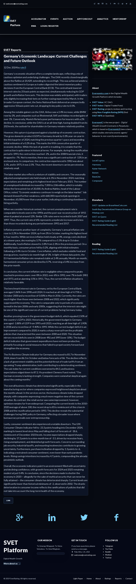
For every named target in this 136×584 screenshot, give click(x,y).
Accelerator (38, 19)
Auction (68, 19)
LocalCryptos (98, 160)
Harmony (96, 164)
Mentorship (119, 19)
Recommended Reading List (104, 225)
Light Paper (78, 578)
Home (89, 578)
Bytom (95, 172)
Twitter (108, 557)
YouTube (109, 549)
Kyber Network (99, 168)
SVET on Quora (99, 216)
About (98, 578)
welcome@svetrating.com (17, 4)
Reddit (108, 552)
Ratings (108, 578)
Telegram (109, 546)
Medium (108, 555)
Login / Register (49, 26)
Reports (118, 578)
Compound (97, 180)
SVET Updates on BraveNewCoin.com (109, 205)
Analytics (102, 19)
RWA (33, 26)
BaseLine (96, 176)
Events (54, 19)
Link (8, 500)
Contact (129, 578)
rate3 (23, 67)
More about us (11, 563)
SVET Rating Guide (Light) (104, 220)
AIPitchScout (85, 19)
